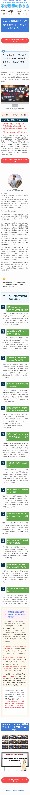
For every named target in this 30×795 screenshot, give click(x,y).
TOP (8, 790)
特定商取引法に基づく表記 (17, 790)
